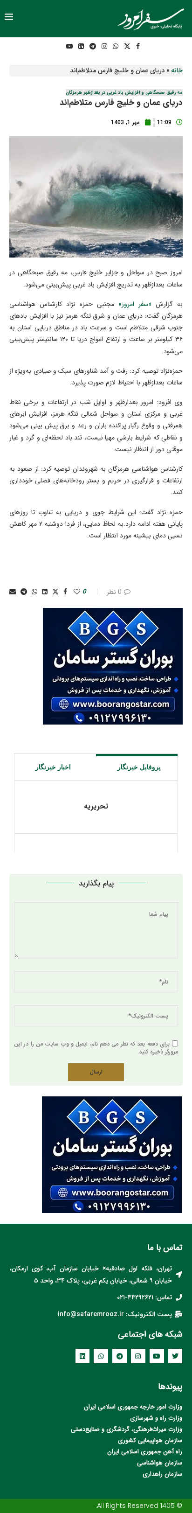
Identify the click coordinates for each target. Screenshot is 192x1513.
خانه (177, 70)
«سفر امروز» (134, 304)
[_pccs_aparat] (56, 46)
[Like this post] (77, 592)
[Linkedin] (81, 46)
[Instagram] (104, 46)
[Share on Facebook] (65, 592)
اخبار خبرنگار (53, 767)
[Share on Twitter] (55, 592)
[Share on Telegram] (24, 592)
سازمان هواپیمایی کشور (152, 1440)
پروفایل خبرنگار (139, 767)
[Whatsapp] (115, 46)
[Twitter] (127, 46)
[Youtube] (69, 46)
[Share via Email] (12, 592)
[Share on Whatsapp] (34, 592)
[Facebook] (138, 46)
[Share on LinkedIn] (45, 592)
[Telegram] (92, 46)
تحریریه (96, 807)
